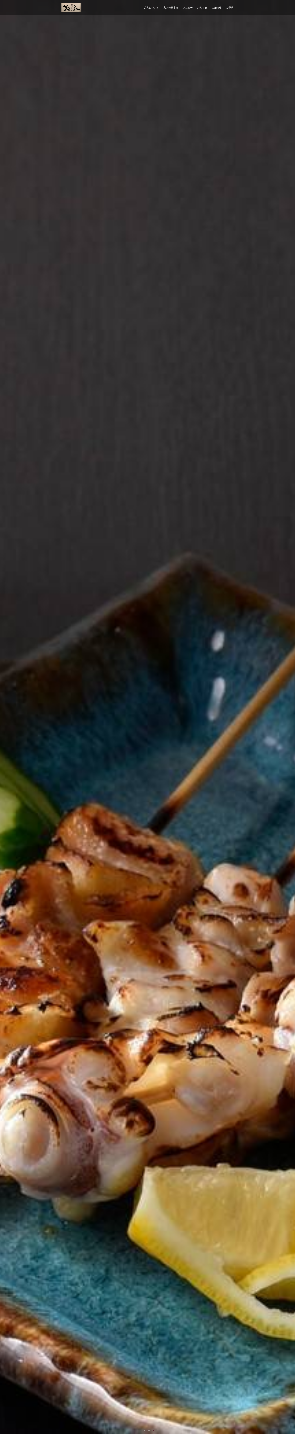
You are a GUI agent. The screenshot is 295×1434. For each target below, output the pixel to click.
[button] (144, 1430)
